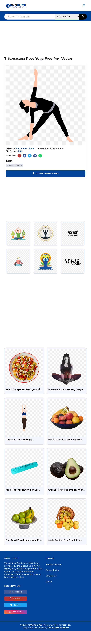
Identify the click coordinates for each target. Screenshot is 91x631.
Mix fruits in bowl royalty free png (65, 439)
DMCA (49, 581)
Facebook (17, 592)
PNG (20, 151)
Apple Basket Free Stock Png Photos (64, 540)
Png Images (21, 148)
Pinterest (16, 598)
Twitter (17, 605)
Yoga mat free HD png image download (22, 490)
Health (19, 165)
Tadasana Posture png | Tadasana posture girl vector (21, 439)
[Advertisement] (45, 37)
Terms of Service (53, 564)
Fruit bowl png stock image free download (23, 540)
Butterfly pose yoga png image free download (65, 389)
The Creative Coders (58, 628)
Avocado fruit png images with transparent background (65, 490)
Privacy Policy (52, 570)
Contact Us (51, 576)
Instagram (17, 612)
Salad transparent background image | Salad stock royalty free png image (23, 389)
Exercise (10, 165)
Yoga (31, 148)
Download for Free (47, 173)
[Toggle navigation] (84, 5)
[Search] (83, 17)
